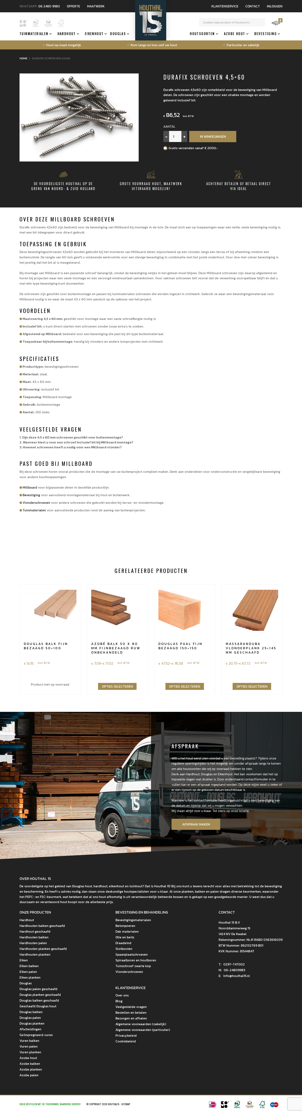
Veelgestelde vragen (131, 1006)
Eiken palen (28, 971)
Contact (252, 6)
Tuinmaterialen (34, 33)
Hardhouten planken (35, 954)
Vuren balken (29, 1040)
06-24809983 (232, 970)
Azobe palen (29, 1075)
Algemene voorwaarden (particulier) (142, 1029)
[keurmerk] (250, 1107)
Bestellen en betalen (130, 1012)
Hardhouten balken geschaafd (42, 925)
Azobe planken (31, 1069)
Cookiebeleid (125, 1041)
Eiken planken (30, 977)
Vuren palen (29, 1046)
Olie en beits (124, 937)
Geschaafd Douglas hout (38, 1006)
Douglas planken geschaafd (40, 994)
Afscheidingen (30, 1029)
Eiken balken (29, 965)
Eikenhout (94, 33)
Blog (118, 1000)
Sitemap (125, 1104)
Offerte (73, 6)
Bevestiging (265, 33)
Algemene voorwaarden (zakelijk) (140, 1023)
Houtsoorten (202, 33)
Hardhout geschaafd (35, 931)
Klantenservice (224, 6)
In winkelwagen (213, 136)
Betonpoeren (125, 925)
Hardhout (67, 33)
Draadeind (123, 942)
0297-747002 (232, 964)
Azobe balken (30, 1063)
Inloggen (274, 6)
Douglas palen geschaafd (38, 988)
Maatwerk (96, 6)
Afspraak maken (196, 824)
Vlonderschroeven (36, 502)
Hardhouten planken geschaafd (43, 948)
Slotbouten (123, 948)
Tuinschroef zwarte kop (133, 965)
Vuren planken (30, 1052)
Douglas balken (31, 1011)
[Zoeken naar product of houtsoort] (261, 22)
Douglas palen (30, 1017)
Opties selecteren (117, 686)
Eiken (24, 960)
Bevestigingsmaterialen (133, 919)
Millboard (30, 487)
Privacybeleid (126, 1035)
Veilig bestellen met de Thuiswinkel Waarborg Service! (50, 1104)
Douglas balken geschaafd (39, 1000)
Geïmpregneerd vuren (36, 1034)
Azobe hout (234, 33)
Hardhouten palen (33, 942)
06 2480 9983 (49, 6)
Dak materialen (127, 931)
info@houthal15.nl (234, 975)
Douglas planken (32, 1023)
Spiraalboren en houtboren (135, 960)
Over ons (122, 995)
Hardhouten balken (34, 937)
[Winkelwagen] (275, 25)
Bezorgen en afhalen (131, 1018)
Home (23, 58)
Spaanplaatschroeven (131, 954)
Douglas (118, 33)
